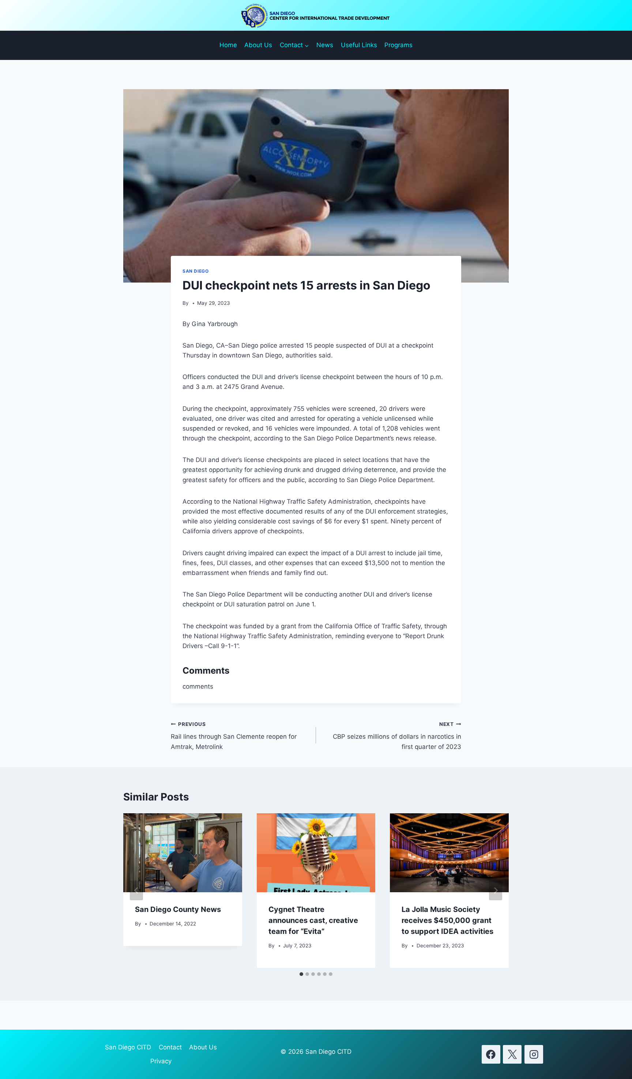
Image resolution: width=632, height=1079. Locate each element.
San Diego (195, 271)
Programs (398, 45)
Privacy (161, 1061)
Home (228, 45)
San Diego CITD (128, 1047)
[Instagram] (533, 1054)
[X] (512, 1054)
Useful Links (359, 45)
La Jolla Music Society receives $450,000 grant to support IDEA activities (447, 920)
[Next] (495, 890)
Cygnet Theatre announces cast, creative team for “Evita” (313, 920)
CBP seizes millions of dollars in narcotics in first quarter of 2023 (397, 735)
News (324, 45)
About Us (258, 45)
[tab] (301, 974)
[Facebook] (491, 1054)
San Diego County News (178, 909)
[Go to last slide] (136, 890)
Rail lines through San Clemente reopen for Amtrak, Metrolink (234, 735)
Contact (170, 1047)
